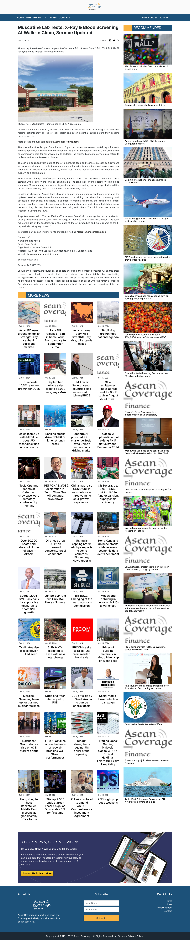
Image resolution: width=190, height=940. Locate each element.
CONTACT (64, 17)
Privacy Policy (135, 936)
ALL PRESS (51, 17)
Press (169, 904)
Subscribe (101, 918)
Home (169, 901)
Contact (168, 911)
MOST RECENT (34, 17)
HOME (20, 17)
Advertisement (164, 907)
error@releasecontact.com (32, 277)
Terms (121, 936)
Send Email (30, 244)
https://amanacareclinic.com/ (63, 141)
